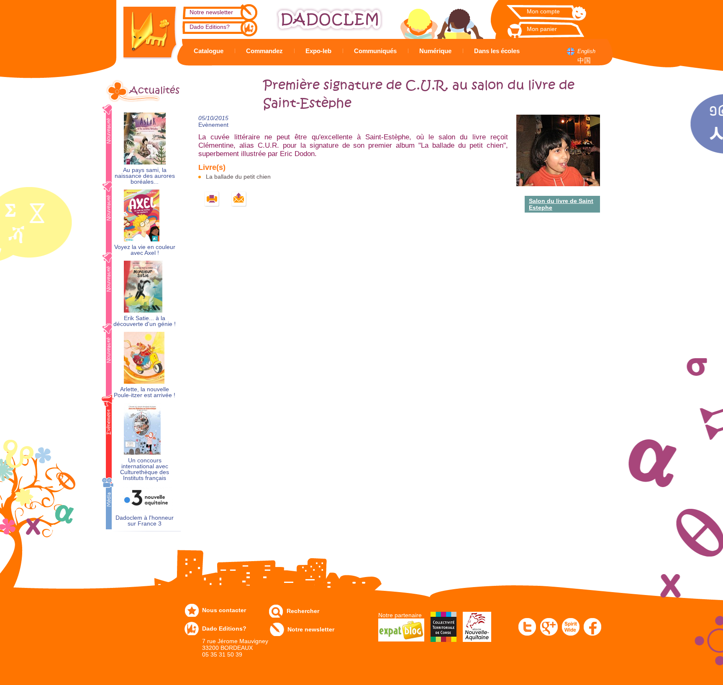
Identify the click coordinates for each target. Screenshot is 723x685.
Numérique (435, 50)
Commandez (264, 50)
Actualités (154, 90)
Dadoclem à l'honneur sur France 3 (144, 521)
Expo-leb (318, 50)
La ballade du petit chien (238, 176)
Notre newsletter (211, 12)
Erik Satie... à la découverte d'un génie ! (144, 321)
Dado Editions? (210, 26)
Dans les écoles (497, 50)
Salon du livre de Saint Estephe (561, 204)
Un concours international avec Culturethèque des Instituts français (144, 469)
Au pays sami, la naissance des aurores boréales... (145, 176)
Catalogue (208, 50)
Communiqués (375, 50)
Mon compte (543, 11)
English (586, 51)
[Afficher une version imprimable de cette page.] (212, 199)
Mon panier (542, 29)
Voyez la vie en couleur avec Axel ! (144, 250)
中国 (584, 60)
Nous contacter (224, 610)
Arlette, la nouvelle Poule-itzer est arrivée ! (144, 392)
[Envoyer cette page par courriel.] (239, 199)
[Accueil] (143, 29)
